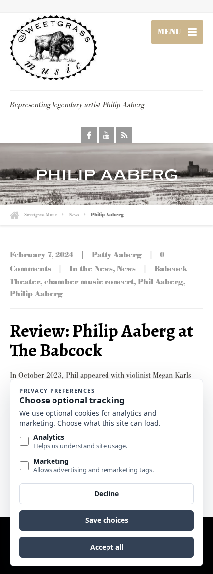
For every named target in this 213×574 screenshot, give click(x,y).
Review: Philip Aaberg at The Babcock (101, 340)
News (126, 269)
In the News (91, 269)
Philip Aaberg (36, 294)
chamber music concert (89, 282)
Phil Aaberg (160, 282)
